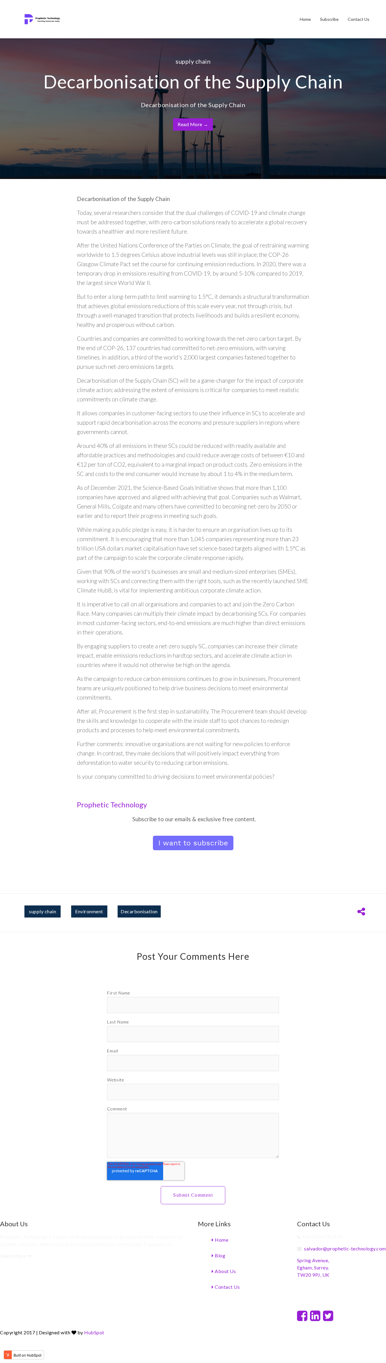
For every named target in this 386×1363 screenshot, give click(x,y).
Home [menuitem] (305, 19)
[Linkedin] (315, 1315)
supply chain (193, 61)
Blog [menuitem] (220, 1255)
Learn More (13, 1256)
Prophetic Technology (112, 804)
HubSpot (94, 1332)
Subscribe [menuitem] (329, 19)
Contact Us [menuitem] (358, 19)
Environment (89, 911)
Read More (193, 124)
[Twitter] (328, 1315)
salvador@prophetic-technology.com (345, 1248)
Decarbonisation (139, 911)
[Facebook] (302, 1315)
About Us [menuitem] (225, 1271)
